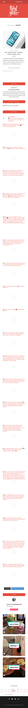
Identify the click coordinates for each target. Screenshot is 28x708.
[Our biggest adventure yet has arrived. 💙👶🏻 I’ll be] (14, 459)
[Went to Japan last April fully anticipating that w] (14, 482)
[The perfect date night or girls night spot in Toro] (14, 343)
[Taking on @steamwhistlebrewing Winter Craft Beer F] (14, 575)
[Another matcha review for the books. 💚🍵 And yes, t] (14, 413)
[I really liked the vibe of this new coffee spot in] (14, 366)
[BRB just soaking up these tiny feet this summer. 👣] (14, 158)
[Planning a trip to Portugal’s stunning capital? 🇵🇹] (14, 227)
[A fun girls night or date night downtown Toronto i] (14, 436)
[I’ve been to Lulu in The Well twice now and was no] (14, 552)
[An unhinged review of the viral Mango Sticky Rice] (14, 204)
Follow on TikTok (14, 609)
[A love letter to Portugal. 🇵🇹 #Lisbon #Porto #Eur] (14, 320)
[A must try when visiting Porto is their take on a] (14, 274)
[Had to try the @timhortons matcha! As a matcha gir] (14, 181)
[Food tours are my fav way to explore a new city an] (14, 389)
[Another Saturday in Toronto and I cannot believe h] (14, 505)
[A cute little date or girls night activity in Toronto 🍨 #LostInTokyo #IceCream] (14, 624)
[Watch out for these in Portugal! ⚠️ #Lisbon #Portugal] (14, 646)
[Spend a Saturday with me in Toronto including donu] (14, 528)
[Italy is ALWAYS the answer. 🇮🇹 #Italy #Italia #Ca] (14, 297)
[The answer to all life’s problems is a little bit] (14, 250)
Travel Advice (14, 50)
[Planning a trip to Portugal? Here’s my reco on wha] (14, 135)
